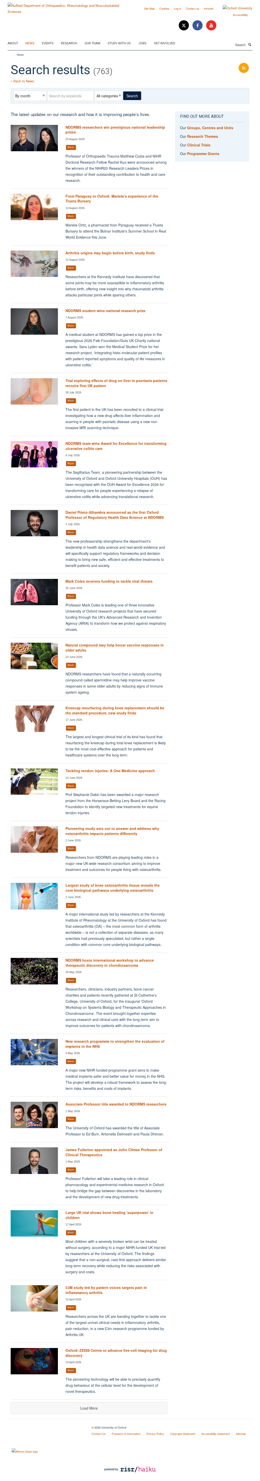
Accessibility (240, 15)
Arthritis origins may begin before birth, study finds (110, 252)
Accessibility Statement (215, 1434)
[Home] (12, 55)
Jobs (142, 43)
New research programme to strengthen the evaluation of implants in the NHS (115, 1044)
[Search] (249, 44)
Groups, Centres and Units (210, 127)
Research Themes (202, 136)
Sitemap (241, 1434)
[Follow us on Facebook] (198, 25)
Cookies (164, 8)
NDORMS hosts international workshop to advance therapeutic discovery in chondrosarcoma (110, 963)
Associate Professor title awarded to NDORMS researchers (116, 1104)
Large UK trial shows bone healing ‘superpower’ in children (109, 1215)
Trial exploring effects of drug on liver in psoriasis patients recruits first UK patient (116, 383)
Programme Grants (203, 153)
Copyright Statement (182, 1434)
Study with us (119, 43)
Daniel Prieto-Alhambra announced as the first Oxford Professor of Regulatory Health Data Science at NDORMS (115, 515)
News (30, 43)
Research (69, 43)
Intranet (208, 8)
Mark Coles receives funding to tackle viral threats (109, 581)
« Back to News (22, 81)
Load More (89, 1408)
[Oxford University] (233, 8)
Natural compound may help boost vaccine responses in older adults (115, 647)
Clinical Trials (198, 144)
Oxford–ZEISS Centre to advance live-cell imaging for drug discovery (116, 1353)
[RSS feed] (244, 68)
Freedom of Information (126, 1434)
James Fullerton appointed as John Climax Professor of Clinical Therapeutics (114, 1152)
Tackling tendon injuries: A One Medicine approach (110, 770)
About (13, 43)
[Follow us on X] (184, 25)
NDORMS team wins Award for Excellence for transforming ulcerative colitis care (116, 446)
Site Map (149, 8)
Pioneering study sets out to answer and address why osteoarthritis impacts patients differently (112, 831)
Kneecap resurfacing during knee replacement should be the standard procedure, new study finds (115, 710)
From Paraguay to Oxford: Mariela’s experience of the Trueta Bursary (112, 199)
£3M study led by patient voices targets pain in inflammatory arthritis (106, 1290)
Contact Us (99, 1434)
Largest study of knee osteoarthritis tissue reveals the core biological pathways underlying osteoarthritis (113, 888)
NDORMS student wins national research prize (105, 310)
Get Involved (164, 43)
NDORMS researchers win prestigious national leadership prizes (115, 130)
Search (132, 95)
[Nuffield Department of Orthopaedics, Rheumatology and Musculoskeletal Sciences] (67, 6)
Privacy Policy (155, 1434)
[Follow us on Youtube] (211, 25)
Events (48, 43)
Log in (177, 8)
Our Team (92, 43)
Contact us (192, 8)
